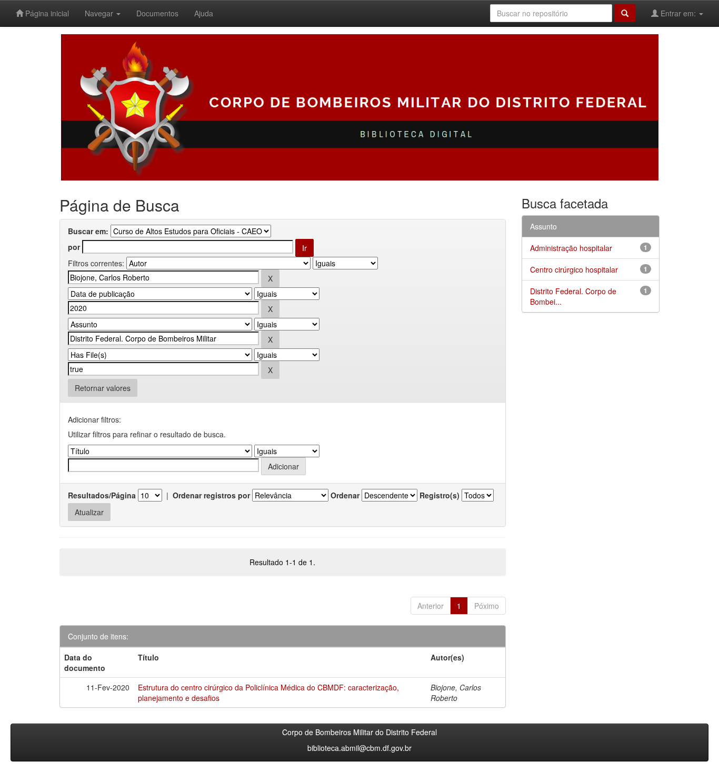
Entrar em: (678, 13)
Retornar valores (103, 388)
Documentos (157, 13)
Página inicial (46, 13)
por (74, 247)
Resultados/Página (102, 495)
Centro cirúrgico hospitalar (574, 269)
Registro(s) (440, 495)
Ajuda (203, 13)
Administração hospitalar (571, 248)
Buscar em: (88, 231)
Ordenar (345, 495)
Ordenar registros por (211, 495)
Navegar (100, 13)
